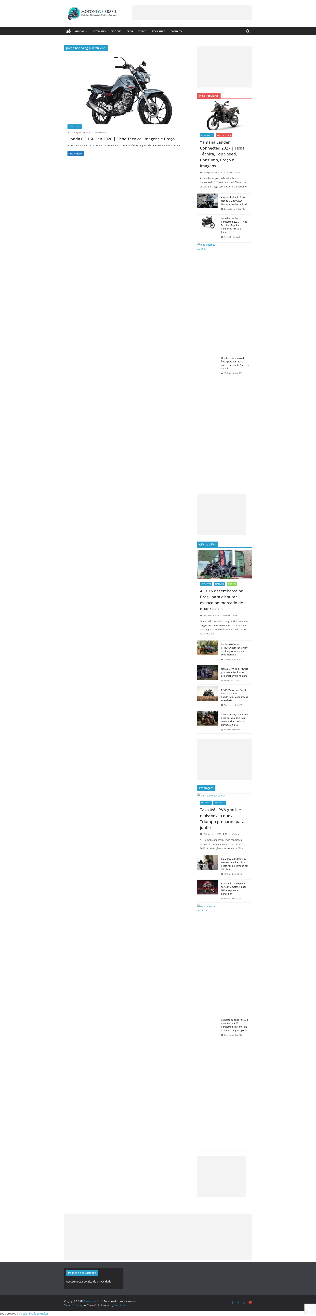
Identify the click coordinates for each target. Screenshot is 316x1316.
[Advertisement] (192, 12)
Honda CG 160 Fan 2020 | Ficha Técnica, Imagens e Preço (121, 138)
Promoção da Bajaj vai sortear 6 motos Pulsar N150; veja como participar (233, 888)
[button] (86, 31)
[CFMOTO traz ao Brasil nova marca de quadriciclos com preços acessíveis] (207, 697)
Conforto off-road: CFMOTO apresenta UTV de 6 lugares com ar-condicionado (234, 649)
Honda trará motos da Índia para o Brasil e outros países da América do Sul (235, 363)
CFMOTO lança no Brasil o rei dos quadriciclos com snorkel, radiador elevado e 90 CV (234, 719)
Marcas (79, 31)
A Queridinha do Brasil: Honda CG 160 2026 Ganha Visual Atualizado (234, 201)
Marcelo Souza (233, 172)
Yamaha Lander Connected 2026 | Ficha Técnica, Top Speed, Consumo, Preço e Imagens (234, 225)
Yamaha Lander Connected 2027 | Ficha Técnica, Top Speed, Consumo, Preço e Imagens (222, 153)
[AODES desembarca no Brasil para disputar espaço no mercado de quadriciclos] (224, 564)
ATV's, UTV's (206, 584)
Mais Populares (224, 135)
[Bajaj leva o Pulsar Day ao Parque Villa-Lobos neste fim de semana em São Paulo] (207, 866)
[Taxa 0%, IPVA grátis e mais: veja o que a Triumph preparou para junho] (224, 796)
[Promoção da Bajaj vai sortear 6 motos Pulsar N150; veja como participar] (207, 891)
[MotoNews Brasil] (68, 31)
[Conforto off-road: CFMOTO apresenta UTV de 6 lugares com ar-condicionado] (207, 652)
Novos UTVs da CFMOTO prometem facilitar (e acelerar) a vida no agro (234, 672)
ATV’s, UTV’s (158, 31)
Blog (130, 31)
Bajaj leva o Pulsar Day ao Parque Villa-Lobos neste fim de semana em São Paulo (234, 864)
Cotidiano (99, 31)
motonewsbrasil (101, 132)
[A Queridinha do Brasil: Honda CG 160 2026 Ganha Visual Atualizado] (207, 203)
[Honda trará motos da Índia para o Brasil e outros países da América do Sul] (207, 366)
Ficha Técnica (74, 126)
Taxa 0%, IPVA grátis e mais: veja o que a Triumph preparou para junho (222, 818)
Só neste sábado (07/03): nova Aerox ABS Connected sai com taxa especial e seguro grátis (234, 1025)
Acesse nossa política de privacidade (88, 1281)
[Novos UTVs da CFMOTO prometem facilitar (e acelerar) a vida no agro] (207, 674)
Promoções (220, 803)
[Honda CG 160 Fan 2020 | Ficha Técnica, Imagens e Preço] (128, 90)
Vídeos (142, 31)
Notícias (116, 31)
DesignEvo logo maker (34, 1313)
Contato (176, 31)
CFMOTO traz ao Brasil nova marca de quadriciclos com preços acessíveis (234, 695)
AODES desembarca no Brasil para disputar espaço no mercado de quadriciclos (221, 599)
